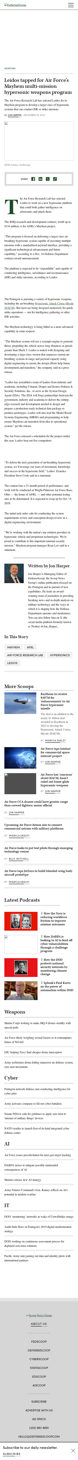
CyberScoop (39, 1359)
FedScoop (39, 1341)
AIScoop (39, 1385)
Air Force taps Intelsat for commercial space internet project (56, 752)
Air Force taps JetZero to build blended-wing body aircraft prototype (38, 873)
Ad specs (39, 1419)
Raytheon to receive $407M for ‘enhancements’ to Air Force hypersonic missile (55, 701)
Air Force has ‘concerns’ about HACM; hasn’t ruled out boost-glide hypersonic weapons (57, 780)
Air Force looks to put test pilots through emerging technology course (38, 850)
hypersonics (60, 655)
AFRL (30, 647)
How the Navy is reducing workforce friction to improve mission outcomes (53, 918)
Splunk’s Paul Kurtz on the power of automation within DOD (56, 986)
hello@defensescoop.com (39, 1436)
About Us (39, 1324)
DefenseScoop (39, 1350)
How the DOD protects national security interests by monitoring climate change (53, 967)
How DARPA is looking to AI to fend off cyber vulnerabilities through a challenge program (56, 944)
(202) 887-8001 (39, 1428)
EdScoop (39, 1376)
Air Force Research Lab (25, 655)
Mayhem (13, 647)
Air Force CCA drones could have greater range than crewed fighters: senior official (36, 803)
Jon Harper (14, 115)
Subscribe (11, 1454)
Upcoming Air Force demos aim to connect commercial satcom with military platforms (33, 827)
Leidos (12, 663)
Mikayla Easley (55, 740)
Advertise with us (39, 1410)
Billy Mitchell (19, 858)
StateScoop (39, 1368)
